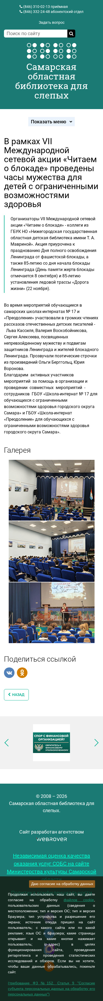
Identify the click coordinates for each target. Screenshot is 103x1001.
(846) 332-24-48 (36, 12)
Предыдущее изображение (8, 742)
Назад (18, 695)
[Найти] (71, 34)
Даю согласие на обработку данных (62, 884)
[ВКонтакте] (9, 672)
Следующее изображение (95, 742)
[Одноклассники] (22, 672)
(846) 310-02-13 (36, 6)
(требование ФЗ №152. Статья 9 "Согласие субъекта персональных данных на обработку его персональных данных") (51, 988)
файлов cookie (79, 900)
